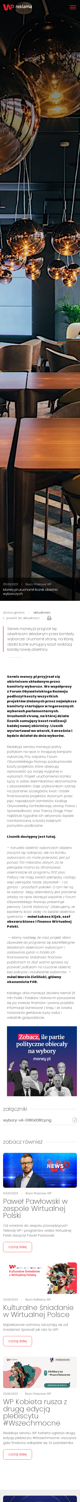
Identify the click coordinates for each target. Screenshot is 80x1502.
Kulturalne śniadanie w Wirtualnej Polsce (38, 1311)
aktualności (41, 612)
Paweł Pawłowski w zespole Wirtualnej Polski (35, 1208)
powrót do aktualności (23, 618)
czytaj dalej (17, 1247)
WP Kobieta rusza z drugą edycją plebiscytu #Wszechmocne (35, 1412)
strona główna (13, 612)
